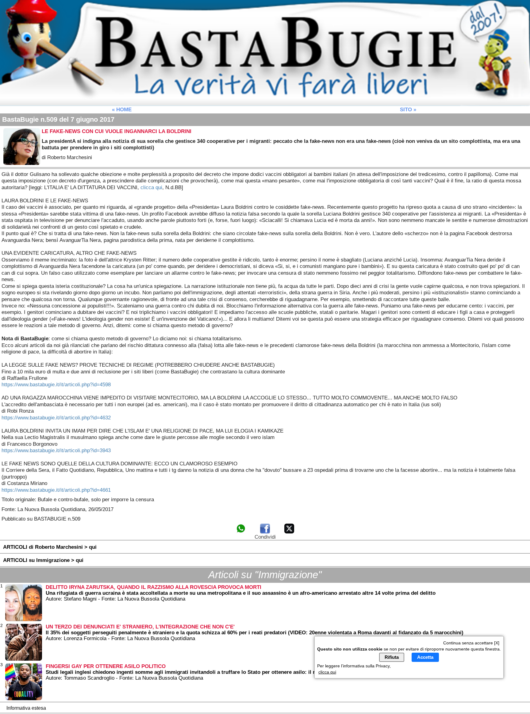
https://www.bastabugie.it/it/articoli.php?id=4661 (56, 490)
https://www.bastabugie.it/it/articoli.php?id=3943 (56, 450)
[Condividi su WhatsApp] (240, 532)
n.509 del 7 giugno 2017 (58, 119)
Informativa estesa (26, 708)
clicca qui (151, 187)
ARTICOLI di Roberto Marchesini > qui (50, 547)
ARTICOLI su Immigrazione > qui (43, 560)
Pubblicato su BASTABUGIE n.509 (41, 518)
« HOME (122, 109)
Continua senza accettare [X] (471, 642)
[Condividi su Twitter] (289, 532)
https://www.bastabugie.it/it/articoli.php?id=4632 (56, 417)
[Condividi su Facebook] (265, 532)
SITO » (408, 109)
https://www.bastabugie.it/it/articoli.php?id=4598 (56, 384)
